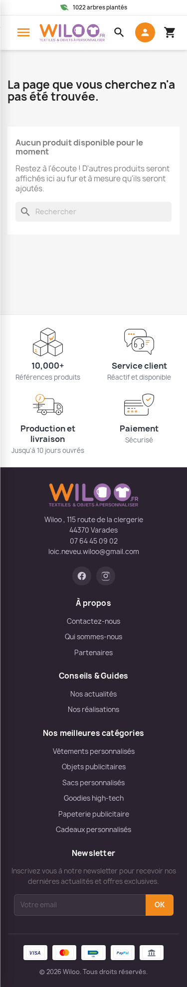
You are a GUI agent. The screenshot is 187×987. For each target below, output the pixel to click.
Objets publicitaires (94, 766)
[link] (81, 575)
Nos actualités (93, 694)
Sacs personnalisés (93, 782)
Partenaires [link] (93, 652)
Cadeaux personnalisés (93, 829)
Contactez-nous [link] (93, 621)
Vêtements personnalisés (94, 751)
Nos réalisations (93, 709)
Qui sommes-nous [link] (93, 636)
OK (160, 904)
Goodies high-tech (94, 798)
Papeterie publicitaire (93, 814)
